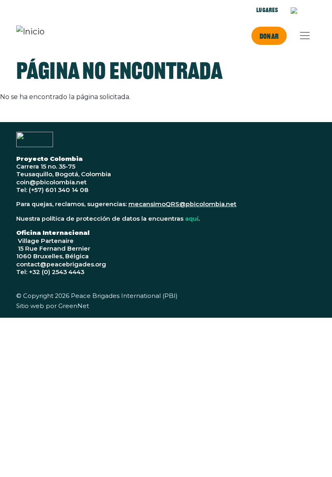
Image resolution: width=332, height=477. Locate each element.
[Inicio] (30, 35)
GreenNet (73, 306)
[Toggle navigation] (305, 35)
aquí (191, 218)
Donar (269, 36)
